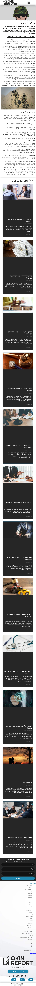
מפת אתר (33, 954)
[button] (28, 2)
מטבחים (30, 912)
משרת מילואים (30, 40)
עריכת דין (28, 21)
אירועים (30, 929)
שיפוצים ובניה (28, 889)
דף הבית (33, 21)
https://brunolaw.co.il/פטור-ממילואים (20, 124)
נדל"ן (31, 908)
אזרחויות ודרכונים (27, 933)
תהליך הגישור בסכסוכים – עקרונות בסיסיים (20, 333)
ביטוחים (30, 927)
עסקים (31, 902)
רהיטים (30, 894)
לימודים (30, 914)
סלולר (31, 904)
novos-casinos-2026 (26, 938)
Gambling (29, 940)
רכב (31, 891)
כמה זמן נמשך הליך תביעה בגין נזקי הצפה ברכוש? (18, 503)
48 (32, 944)
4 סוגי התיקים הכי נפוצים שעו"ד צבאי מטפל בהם (19, 558)
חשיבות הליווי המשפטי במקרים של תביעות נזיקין (20, 220)
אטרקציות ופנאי (28, 931)
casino (30, 942)
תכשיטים (30, 885)
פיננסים (30, 898)
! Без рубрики (28, 950)
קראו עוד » (29, 235)
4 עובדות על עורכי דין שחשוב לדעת (20, 838)
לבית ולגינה (29, 917)
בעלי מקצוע (29, 925)
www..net (18, 985)
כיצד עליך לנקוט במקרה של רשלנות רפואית (20, 390)
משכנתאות (29, 910)
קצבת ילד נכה (27, 783)
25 (32, 946)
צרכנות (30, 896)
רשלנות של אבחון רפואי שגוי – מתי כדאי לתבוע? (18, 727)
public (31, 935)
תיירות (31, 887)
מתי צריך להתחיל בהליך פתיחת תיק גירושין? (20, 277)
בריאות (30, 923)
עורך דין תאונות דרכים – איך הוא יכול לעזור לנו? (19, 615)
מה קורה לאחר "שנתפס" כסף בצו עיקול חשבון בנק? (19, 446)
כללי (31, 919)
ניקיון (31, 906)
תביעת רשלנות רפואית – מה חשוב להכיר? (18, 671)
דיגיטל (31, 921)
